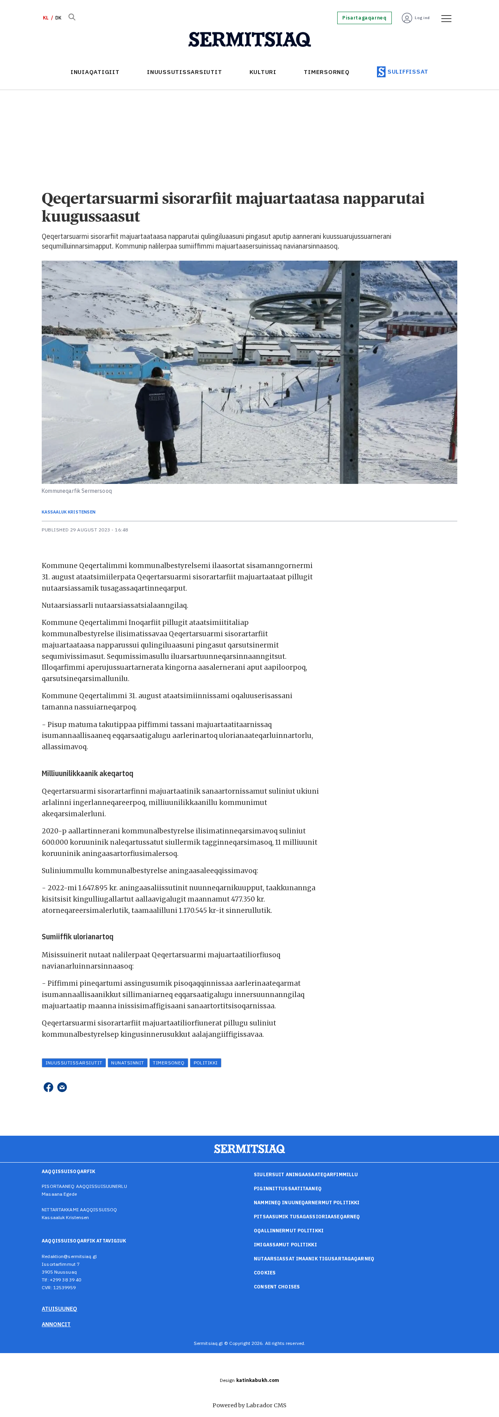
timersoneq (169, 1063)
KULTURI (263, 72)
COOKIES (265, 1273)
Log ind (422, 17)
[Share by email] (62, 1087)
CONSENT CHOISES (277, 1287)
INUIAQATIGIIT (95, 72)
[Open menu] (443, 18)
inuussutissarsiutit (74, 1063)
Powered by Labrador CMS (249, 1405)
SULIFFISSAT (408, 71)
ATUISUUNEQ (59, 1308)
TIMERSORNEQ (326, 72)
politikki (206, 1063)
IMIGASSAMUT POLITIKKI (285, 1245)
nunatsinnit (127, 1063)
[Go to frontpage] (249, 40)
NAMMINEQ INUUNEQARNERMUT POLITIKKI (306, 1202)
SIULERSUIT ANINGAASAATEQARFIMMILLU (306, 1174)
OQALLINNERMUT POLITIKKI (289, 1230)
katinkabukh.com (258, 1380)
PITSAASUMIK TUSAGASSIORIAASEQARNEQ (307, 1216)
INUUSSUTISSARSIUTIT (184, 72)
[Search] (72, 18)
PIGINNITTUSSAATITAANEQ (288, 1188)
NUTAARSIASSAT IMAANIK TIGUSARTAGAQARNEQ (314, 1259)
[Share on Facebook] (48, 1087)
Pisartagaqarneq (364, 18)
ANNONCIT (56, 1324)
